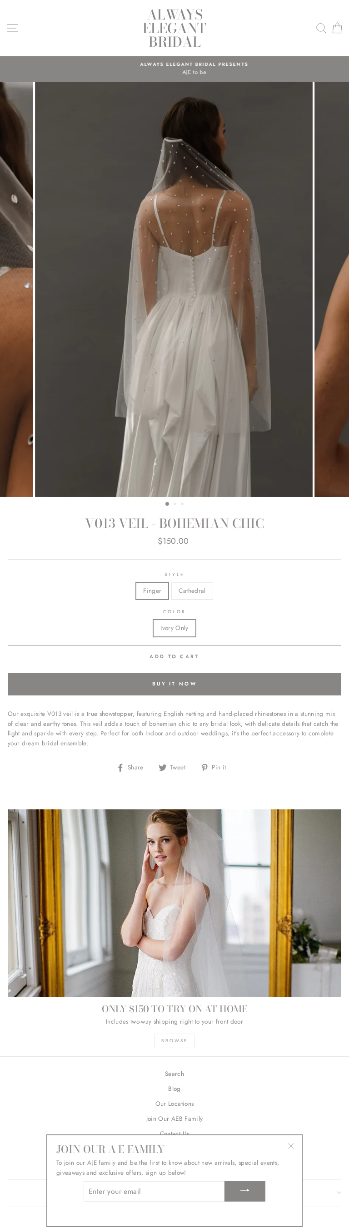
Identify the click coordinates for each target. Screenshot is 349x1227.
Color (174, 611)
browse (174, 1040)
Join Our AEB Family (174, 1118)
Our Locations (174, 1103)
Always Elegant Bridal (174, 28)
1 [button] (167, 504)
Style (174, 574)
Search (174, 1073)
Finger (152, 590)
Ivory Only (174, 627)
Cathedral (192, 590)
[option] (174, 69)
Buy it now (174, 683)
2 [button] (176, 505)
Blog (174, 1088)
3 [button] (183, 505)
